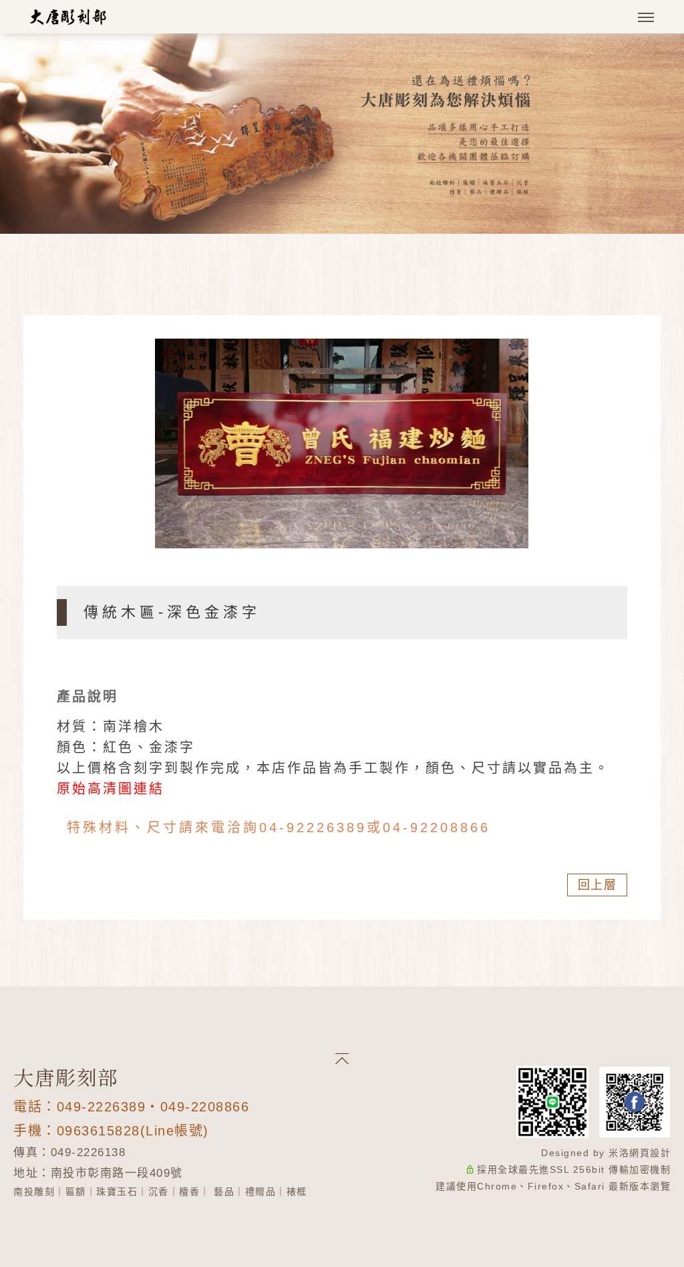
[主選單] (646, 18)
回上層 (597, 885)
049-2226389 (101, 1106)
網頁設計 (650, 1152)
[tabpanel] (342, 133)
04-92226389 (313, 827)
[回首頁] (68, 17)
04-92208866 (436, 827)
